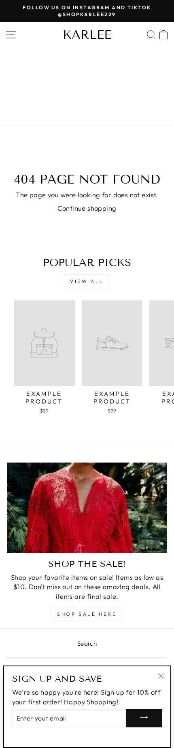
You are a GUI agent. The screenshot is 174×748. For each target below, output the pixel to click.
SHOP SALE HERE (87, 614)
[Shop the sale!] (87, 508)
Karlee (87, 35)
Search (87, 643)
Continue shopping (86, 208)
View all (87, 281)
